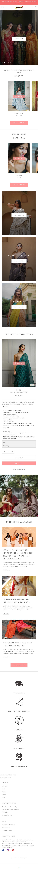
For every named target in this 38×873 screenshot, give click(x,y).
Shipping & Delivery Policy (9, 807)
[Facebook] (3, 850)
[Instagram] (8, 850)
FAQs (3, 789)
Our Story (5, 786)
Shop (3, 792)
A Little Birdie (19, 113)
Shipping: (6, 445)
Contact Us (5, 812)
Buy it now (19, 463)
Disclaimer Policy (7, 830)
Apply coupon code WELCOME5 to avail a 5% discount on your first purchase (19, 2)
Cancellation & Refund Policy (10, 809)
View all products (19, 122)
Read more (6, 570)
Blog (3, 797)
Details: (5, 406)
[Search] (32, 7)
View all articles (19, 665)
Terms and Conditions (8, 825)
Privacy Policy (6, 827)
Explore (19, 499)
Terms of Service (7, 815)
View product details (19, 469)
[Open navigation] (2, 7)
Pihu (19, 390)
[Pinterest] (13, 850)
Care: (5, 442)
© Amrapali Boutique (19, 858)
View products (19, 215)
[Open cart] (35, 7)
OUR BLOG (19, 38)
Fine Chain (19, 175)
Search (4, 794)
